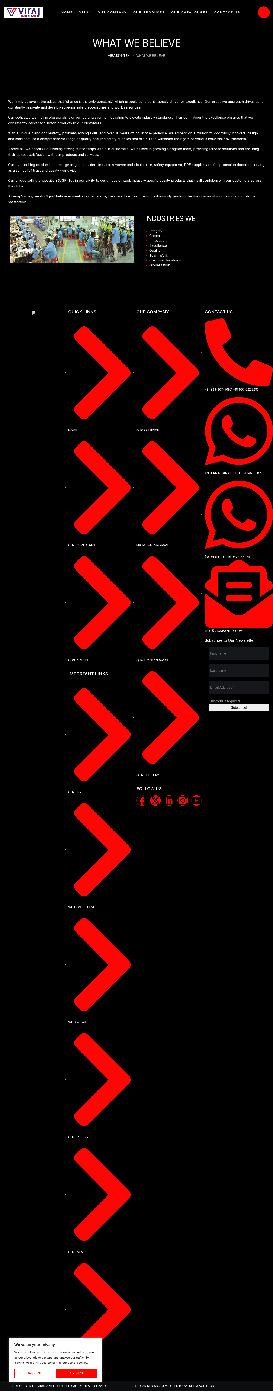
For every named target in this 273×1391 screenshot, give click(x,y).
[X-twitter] (155, 800)
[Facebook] (141, 800)
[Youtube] (196, 800)
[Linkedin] (169, 800)
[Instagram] (182, 800)
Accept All (76, 1373)
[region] (55, 1360)
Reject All (34, 1373)
